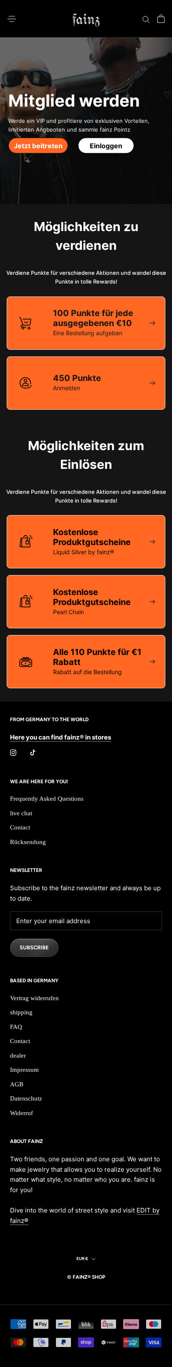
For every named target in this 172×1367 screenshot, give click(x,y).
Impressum (24, 1069)
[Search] (146, 18)
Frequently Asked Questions (46, 798)
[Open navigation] (12, 18)
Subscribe (34, 947)
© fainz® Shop (86, 1277)
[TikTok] (33, 752)
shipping (21, 1012)
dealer (18, 1055)
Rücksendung (28, 842)
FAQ (16, 1026)
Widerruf (21, 1113)
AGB (16, 1084)
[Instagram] (13, 752)
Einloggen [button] (106, 145)
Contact (20, 827)
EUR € (82, 1258)
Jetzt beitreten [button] (38, 145)
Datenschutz (26, 1098)
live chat (21, 813)
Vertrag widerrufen (34, 998)
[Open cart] (160, 19)
